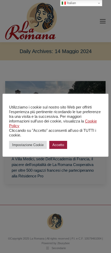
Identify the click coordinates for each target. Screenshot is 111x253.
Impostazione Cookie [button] (28, 145)
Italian (71, 3)
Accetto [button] (58, 145)
